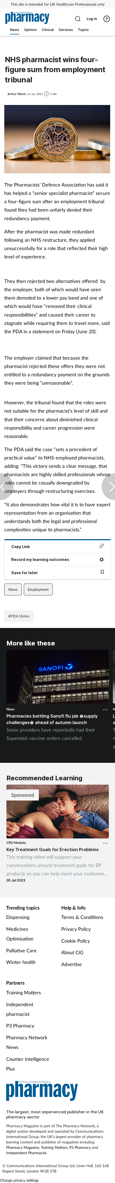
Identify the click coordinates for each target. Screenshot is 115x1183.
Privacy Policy (76, 929)
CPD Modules (16, 843)
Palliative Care (21, 950)
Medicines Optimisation (19, 934)
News (13, 589)
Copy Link (20, 546)
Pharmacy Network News (26, 1042)
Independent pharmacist (19, 1009)
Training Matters (23, 992)
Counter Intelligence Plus (27, 1064)
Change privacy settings (19, 1180)
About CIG (72, 952)
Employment (38, 589)
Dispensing (17, 917)
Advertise (71, 964)
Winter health (21, 962)
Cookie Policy (75, 941)
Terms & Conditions (82, 917)
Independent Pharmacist (26, 1152)
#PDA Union (18, 616)
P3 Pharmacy (20, 1025)
